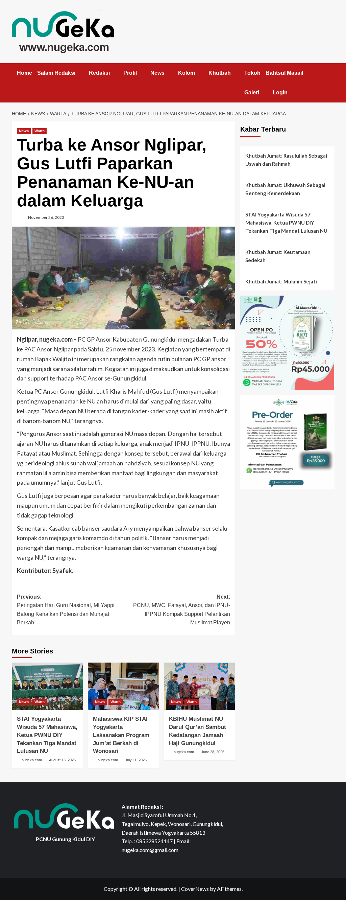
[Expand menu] (79, 73)
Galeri (251, 92)
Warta (39, 131)
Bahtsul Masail (284, 73)
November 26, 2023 (46, 217)
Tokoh (252, 73)
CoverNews (195, 888)
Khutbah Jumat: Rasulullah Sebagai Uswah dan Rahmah (286, 160)
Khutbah (219, 73)
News (157, 73)
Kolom (186, 73)
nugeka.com (32, 760)
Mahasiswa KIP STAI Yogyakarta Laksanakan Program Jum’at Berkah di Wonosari (121, 735)
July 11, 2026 (136, 760)
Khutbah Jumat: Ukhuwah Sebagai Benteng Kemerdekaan (285, 189)
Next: (181, 610)
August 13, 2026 (62, 760)
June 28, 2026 (212, 752)
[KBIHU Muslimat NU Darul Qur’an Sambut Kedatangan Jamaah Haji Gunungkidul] (199, 686)
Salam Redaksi (56, 73)
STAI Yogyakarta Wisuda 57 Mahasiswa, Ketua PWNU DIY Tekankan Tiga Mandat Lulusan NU (47, 735)
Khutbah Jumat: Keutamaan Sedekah (278, 256)
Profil (130, 73)
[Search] (330, 71)
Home (24, 73)
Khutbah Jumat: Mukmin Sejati (281, 281)
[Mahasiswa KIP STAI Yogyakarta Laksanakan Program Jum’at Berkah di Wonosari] (123, 686)
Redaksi (99, 73)
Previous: (66, 610)
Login (280, 92)
